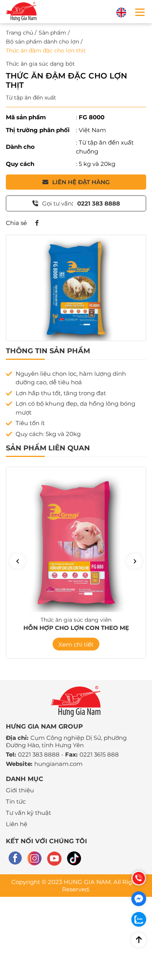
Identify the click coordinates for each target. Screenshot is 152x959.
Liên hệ (16, 824)
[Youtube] (54, 858)
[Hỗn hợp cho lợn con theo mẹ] (76, 544)
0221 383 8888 (39, 754)
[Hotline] (138, 878)
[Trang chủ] (21, 11)
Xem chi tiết (76, 644)
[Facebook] (36, 223)
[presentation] (17, 561)
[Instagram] (34, 858)
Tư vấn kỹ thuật (28, 812)
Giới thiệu (20, 790)
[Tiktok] (74, 858)
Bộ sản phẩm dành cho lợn (42, 41)
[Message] (138, 898)
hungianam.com (58, 763)
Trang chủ (19, 32)
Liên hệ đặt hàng (81, 182)
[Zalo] (138, 919)
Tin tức (16, 801)
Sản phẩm (52, 32)
